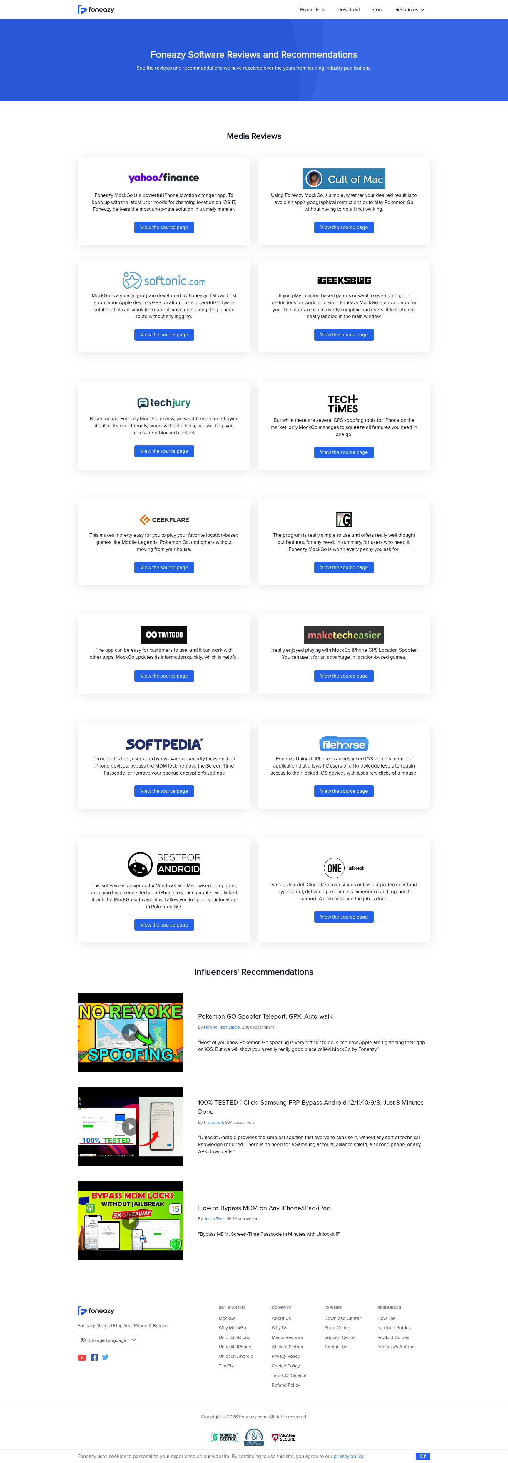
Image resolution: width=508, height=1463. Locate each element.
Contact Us (336, 1347)
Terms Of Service (289, 1375)
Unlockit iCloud (234, 1337)
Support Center (340, 1337)
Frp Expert (213, 1122)
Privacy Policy (286, 1356)
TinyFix (226, 1366)
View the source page (164, 227)
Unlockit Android (236, 1356)
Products (310, 9)
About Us (281, 1318)
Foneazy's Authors (396, 1347)
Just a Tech (214, 1218)
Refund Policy (286, 1385)
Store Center (338, 1328)
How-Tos (386, 1318)
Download (348, 9)
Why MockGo (232, 1328)
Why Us (279, 1328)
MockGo (227, 1318)
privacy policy (348, 1456)
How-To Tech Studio (222, 1027)
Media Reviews (287, 1337)
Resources (407, 9)
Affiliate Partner (287, 1347)
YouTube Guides (394, 1328)
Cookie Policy (286, 1366)
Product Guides (393, 1337)
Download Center (343, 1318)
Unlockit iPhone (235, 1347)
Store (378, 9)
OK (423, 1456)
